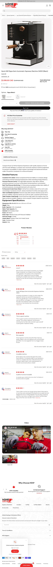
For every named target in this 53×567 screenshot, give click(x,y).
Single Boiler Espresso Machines (39, 15)
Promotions (16, 507)
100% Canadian (9, 151)
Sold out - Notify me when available (34, 103)
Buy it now (26, 108)
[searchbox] (7, 252)
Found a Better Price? (45, 80)
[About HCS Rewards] (35, 87)
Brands (47, 504)
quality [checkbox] (3, 258)
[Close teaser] (33, 563)
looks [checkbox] (8, 258)
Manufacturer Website (8, 160)
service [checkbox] (18, 258)
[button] (50, 5)
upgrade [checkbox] (13, 258)
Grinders (19, 504)
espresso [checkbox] (29, 258)
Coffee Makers (37, 504)
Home (3, 15)
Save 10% (8, 148)
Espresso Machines (10, 15)
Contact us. (39, 493)
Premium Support (10, 138)
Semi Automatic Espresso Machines (24, 15)
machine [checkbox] (23, 258)
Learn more (32, 1)
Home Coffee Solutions (10, 561)
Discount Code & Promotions (9, 518)
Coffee (27, 504)
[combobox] (26, 10)
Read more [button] (19, 279)
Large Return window (10, 144)
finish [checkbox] (34, 258)
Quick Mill (3, 74)
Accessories (5, 507)
